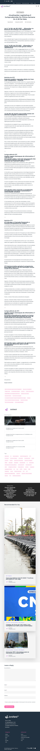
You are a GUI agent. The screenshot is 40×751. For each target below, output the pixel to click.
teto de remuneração (9, 402)
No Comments (28, 22)
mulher (25, 469)
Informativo (31, 462)
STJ (27, 471)
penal (11, 471)
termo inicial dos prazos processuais (12, 400)
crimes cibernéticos (30, 391)
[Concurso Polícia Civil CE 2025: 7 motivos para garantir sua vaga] (20, 546)
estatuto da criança (25, 393)
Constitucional (27, 458)
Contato (22, 738)
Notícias (6, 740)
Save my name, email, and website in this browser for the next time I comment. (20, 702)
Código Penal (21, 49)
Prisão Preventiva (17, 471)
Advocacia (7, 456)
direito (11, 460)
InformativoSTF (21, 464)
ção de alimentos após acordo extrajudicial (13, 389)
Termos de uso (24, 735)
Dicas (6, 737)
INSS (6, 467)
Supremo (18, 473)
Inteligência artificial (12, 467)
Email (5, 690)
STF (19, 82)
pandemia (7, 471)
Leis (6, 738)
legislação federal (8, 469)
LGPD (21, 469)
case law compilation (27, 389)
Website (6, 695)
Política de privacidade (25, 737)
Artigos (6, 734)
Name (5, 684)
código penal (7, 391)
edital (6, 462)
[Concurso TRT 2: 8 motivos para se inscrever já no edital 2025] (20, 645)
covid (33, 458)
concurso (6, 458)
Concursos (8, 622)
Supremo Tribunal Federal (27, 473)
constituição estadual (15, 391)
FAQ (22, 740)
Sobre (22, 734)
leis (17, 469)
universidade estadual (19, 402)
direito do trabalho (28, 460)
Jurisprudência (21, 467)
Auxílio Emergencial (24, 456)
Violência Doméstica (16, 475)
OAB (29, 469)
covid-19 (22, 391)
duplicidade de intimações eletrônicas (12, 393)
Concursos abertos (14, 622)
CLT (30, 456)
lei (14, 469)
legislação (32, 467)
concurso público (13, 458)
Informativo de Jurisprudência (10, 464)
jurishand (11, 22)
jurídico (26, 467)
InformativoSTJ (28, 464)
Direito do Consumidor (18, 460)
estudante (16, 462)
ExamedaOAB (22, 462)
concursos (21, 458)
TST (10, 475)
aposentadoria (15, 456)
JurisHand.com (10, 722)
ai (10, 456)
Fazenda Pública (8, 395)
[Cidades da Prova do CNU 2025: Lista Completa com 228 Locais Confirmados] (20, 608)
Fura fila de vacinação (17, 395)
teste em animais (24, 400)
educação (10, 462)
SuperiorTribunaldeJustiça (10, 473)
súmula (6, 475)
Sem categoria (20, 12)
